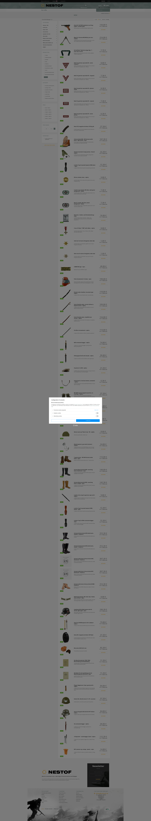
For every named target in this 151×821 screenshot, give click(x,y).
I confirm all (88, 420)
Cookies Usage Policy (78, 404)
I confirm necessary (63, 420)
